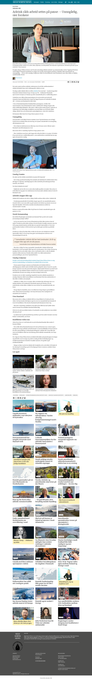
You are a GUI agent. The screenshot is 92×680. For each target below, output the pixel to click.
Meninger (60, 2)
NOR (75, 2)
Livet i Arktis (54, 2)
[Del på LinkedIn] (72, 82)
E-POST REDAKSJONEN (40, 660)
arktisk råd (68, 395)
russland (22, 395)
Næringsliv (36, 2)
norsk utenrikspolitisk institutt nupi (36, 395)
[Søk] (65, 2)
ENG (78, 2)
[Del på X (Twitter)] (70, 82)
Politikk (42, 2)
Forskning (47, 2)
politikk (15, 395)
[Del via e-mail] (74, 82)
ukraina (75, 395)
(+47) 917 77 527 (38, 658)
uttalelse (36, 91)
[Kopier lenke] (76, 82)
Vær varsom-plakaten (32, 637)
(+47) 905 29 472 (63, 658)
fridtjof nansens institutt (56, 395)
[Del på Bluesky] (78, 82)
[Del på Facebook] (68, 82)
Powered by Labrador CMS (46, 678)
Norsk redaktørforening (56, 637)
